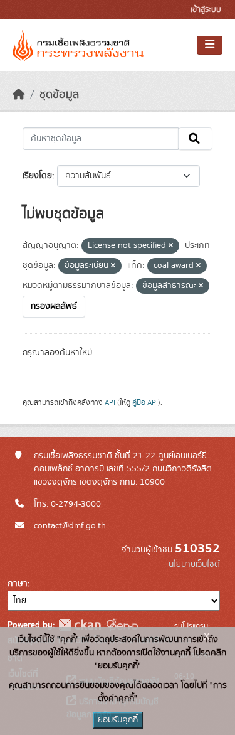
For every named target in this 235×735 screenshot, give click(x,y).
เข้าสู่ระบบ (206, 10)
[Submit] (195, 138)
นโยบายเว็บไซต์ (194, 564)
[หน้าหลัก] (19, 95)
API (110, 402)
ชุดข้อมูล (59, 95)
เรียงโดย (37, 175)
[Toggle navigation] (209, 45)
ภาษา (18, 583)
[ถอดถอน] (171, 246)
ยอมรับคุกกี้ (118, 720)
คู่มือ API (145, 402)
